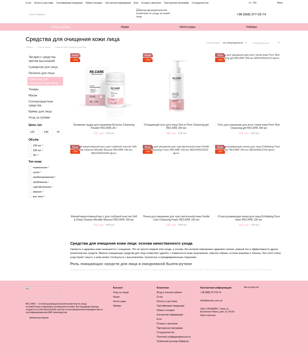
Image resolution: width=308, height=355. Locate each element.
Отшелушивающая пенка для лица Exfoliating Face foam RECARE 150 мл (249, 218)
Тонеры (34, 89)
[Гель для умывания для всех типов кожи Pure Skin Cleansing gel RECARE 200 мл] (248, 86)
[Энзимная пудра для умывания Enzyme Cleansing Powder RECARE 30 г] (103, 86)
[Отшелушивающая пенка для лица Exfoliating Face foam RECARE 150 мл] (248, 178)
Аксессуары (188, 26)
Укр (250, 3)
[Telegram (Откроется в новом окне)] (243, 2)
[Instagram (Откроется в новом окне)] (230, 2)
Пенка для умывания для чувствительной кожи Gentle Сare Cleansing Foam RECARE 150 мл (176, 218)
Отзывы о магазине (151, 3)
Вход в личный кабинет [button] (169, 292)
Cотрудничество (200, 3)
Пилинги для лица (41, 73)
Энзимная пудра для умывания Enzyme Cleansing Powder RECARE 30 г (103, 126)
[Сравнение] (268, 2)
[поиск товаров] (59, 14)
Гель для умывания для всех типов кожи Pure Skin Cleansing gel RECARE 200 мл (249, 126)
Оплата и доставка (43, 3)
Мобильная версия (39, 317)
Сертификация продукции (69, 3)
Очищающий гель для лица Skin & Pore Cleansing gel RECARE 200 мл (176, 126)
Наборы (251, 26)
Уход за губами (39, 117)
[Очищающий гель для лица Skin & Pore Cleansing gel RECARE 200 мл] (176, 86)
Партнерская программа (176, 3)
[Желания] (261, 2)
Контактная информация (118, 3)
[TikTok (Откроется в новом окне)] (234, 2)
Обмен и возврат (94, 3)
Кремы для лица (40, 111)
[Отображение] (276, 43)
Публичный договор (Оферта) (173, 341)
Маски (33, 95)
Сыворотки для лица (43, 67)
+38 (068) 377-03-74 (251, 14)
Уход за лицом (60, 26)
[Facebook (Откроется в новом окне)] (239, 2)
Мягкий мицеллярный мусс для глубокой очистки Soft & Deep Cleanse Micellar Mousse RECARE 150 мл (104, 218)
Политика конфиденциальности (174, 336)
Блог (136, 3)
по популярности (233, 42)
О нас (28, 3)
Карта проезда (207, 315)
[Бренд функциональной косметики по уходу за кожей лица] (43, 292)
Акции (125, 26)
